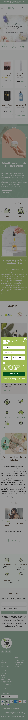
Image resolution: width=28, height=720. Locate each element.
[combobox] (7, 358)
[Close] (25, 339)
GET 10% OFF (14, 374)
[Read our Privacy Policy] (24, 365)
